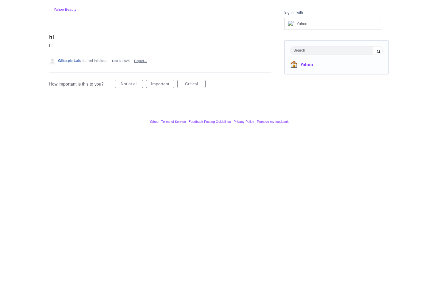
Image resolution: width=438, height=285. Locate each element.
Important (162, 84)
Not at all (132, 84)
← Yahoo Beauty (62, 9)
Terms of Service (173, 121)
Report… (140, 60)
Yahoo (306, 64)
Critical (195, 84)
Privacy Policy (244, 121)
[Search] (378, 51)
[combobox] (333, 50)
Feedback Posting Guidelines (210, 121)
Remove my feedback (273, 121)
